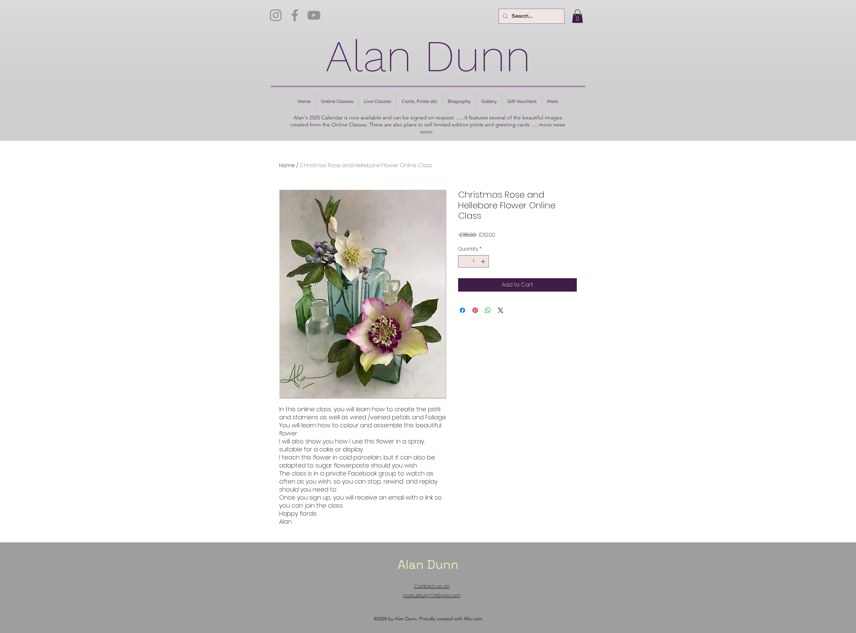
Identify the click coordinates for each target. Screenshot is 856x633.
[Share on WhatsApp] (488, 310)
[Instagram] (276, 15)
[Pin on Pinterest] (475, 310)
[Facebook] (295, 15)
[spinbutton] (473, 261)
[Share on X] (501, 310)
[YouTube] (314, 15)
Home (287, 165)
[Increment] (483, 261)
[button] (577, 16)
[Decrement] (463, 261)
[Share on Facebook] (462, 310)
